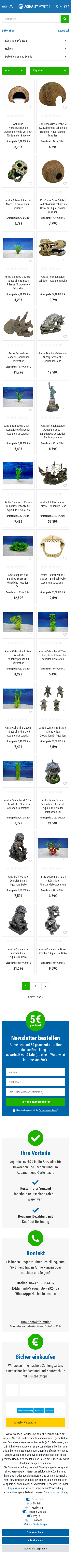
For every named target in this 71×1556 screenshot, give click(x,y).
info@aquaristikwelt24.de (41, 1288)
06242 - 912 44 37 (41, 1283)
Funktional (37, 1520)
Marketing (37, 1507)
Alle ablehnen (35, 1540)
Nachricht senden (44, 1294)
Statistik (37, 1503)
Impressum (14, 1488)
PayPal (37, 1516)
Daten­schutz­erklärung (56, 1492)
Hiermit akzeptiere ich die (37, 1110)
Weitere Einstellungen (36, 1524)
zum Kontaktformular (35, 1322)
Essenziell (37, 1499)
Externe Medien (37, 1511)
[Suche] (65, 19)
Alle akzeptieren (35, 1532)
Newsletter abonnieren (37, 1101)
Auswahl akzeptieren (35, 1548)
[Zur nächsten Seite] (45, 986)
